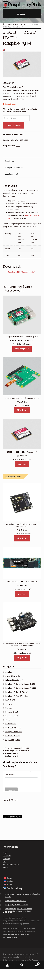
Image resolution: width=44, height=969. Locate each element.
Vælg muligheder (22, 349)
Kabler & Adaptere (12, 736)
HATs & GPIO (10, 700)
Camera (8, 704)
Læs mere (21, 464)
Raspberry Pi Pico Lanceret (16, 905)
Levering (6, 859)
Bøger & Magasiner (12, 740)
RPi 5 (18, 146)
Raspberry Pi (10, 672)
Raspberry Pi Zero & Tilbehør (16, 692)
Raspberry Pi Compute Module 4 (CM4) (20, 688)
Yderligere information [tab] (14, 167)
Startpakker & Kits (12, 676)
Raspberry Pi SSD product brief (21, 272)
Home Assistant (11, 712)
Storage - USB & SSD (21, 24)
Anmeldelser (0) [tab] (11, 174)
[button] (4, 50)
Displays (8, 708)
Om (4, 862)
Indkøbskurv (34, 963)
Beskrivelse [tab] (9, 161)
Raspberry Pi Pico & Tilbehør (16, 696)
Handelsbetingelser (11, 864)
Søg (22, 965)
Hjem (5, 853)
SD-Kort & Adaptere (13, 728)
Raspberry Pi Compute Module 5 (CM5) (20, 684)
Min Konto (7, 856)
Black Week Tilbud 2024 (15, 901)
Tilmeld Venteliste (13, 125)
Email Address (10, 774)
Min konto (7, 965)
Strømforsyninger (12, 716)
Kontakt (6, 867)
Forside (8, 24)
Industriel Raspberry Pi (14, 680)
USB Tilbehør (10, 724)
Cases (7, 720)
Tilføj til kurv (22, 410)
